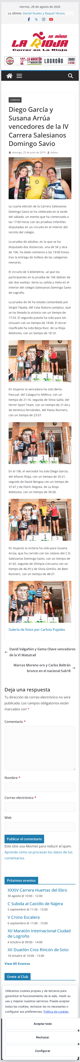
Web (8, 817)
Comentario (15, 721)
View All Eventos (17, 963)
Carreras (15, 99)
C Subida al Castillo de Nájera (35, 903)
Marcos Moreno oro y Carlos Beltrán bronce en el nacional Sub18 (42, 668)
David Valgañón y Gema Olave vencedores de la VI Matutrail (42, 652)
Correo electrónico (20, 797)
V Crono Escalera (24, 917)
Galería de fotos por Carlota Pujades (37, 629)
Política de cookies (56, 1011)
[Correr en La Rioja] (9, 76)
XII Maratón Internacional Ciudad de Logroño (39, 933)
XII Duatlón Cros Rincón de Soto (38, 949)
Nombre (12, 777)
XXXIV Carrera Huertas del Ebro (37, 890)
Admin (54, 152)
